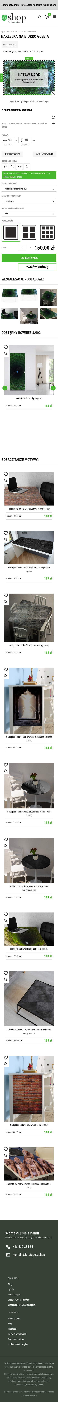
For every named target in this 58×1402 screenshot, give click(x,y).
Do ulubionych (9, 45)
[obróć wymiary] (53, 117)
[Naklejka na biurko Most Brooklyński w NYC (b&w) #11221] (29, 785)
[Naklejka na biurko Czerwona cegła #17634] (29, 1089)
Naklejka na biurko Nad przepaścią (25, 949)
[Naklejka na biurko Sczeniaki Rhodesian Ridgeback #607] (29, 1164)
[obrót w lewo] (12, 166)
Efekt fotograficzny (11, 196)
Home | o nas (14, 1318)
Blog (10, 1284)
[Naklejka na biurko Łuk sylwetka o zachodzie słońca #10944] (29, 701)
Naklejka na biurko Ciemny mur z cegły (26, 645)
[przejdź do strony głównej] (14, 18)
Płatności (12, 1329)
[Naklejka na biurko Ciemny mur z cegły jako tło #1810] (29, 547)
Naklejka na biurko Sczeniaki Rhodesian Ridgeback (29, 1183)
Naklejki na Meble (12, 32)
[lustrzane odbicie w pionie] (27, 166)
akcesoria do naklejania (13, 208)
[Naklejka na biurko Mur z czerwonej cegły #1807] (29, 489)
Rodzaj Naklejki (9, 183)
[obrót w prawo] (5, 166)
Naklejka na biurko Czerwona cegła (25, 1125)
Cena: (4, 248)
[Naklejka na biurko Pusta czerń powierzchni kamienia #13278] (29, 860)
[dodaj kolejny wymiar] (29, 125)
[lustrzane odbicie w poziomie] (19, 166)
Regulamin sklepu (16, 1339)
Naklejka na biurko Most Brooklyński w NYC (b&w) (29, 811)
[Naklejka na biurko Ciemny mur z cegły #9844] (29, 618)
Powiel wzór (7, 221)
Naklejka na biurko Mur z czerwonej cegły (26, 508)
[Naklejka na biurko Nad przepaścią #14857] (29, 929)
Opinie (11, 1289)
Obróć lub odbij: (9, 161)
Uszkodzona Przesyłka (18, 1344)
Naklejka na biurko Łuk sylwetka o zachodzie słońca (29, 737)
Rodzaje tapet (14, 1294)
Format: (5, 135)
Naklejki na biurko (29, 32)
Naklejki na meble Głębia (44, 392)
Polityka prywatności (17, 1334)
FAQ (10, 1323)
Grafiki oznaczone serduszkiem (22, 1305)
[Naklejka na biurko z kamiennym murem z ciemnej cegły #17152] (29, 999)
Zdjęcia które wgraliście (18, 1299)
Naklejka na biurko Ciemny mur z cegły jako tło (29, 567)
